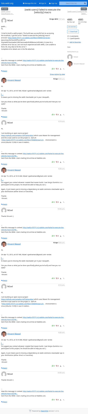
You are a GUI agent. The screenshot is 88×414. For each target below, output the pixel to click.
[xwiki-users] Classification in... (7, 12)
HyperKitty (44, 411)
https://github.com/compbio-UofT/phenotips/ (17, 135)
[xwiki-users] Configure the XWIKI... (77, 12)
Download (73, 32)
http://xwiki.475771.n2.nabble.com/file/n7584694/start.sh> (23, 140)
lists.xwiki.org (7, 3)
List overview (72, 27)
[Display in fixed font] (60, 69)
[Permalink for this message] (64, 68)
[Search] (85, 3)
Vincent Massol (14, 80)
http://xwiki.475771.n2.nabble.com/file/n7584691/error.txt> (29, 38)
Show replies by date (57, 74)
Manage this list (30, 3)
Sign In (43, 3)
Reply (5, 71)
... (2, 94)
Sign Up (54, 3)
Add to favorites (75, 42)
